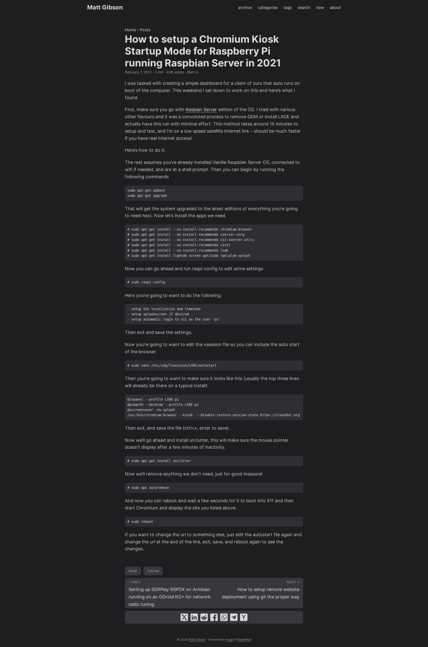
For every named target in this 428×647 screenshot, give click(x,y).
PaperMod (244, 639)
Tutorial (153, 571)
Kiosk (133, 571)
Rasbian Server (201, 109)
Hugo (229, 639)
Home (130, 29)
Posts (145, 29)
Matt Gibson (105, 7)
